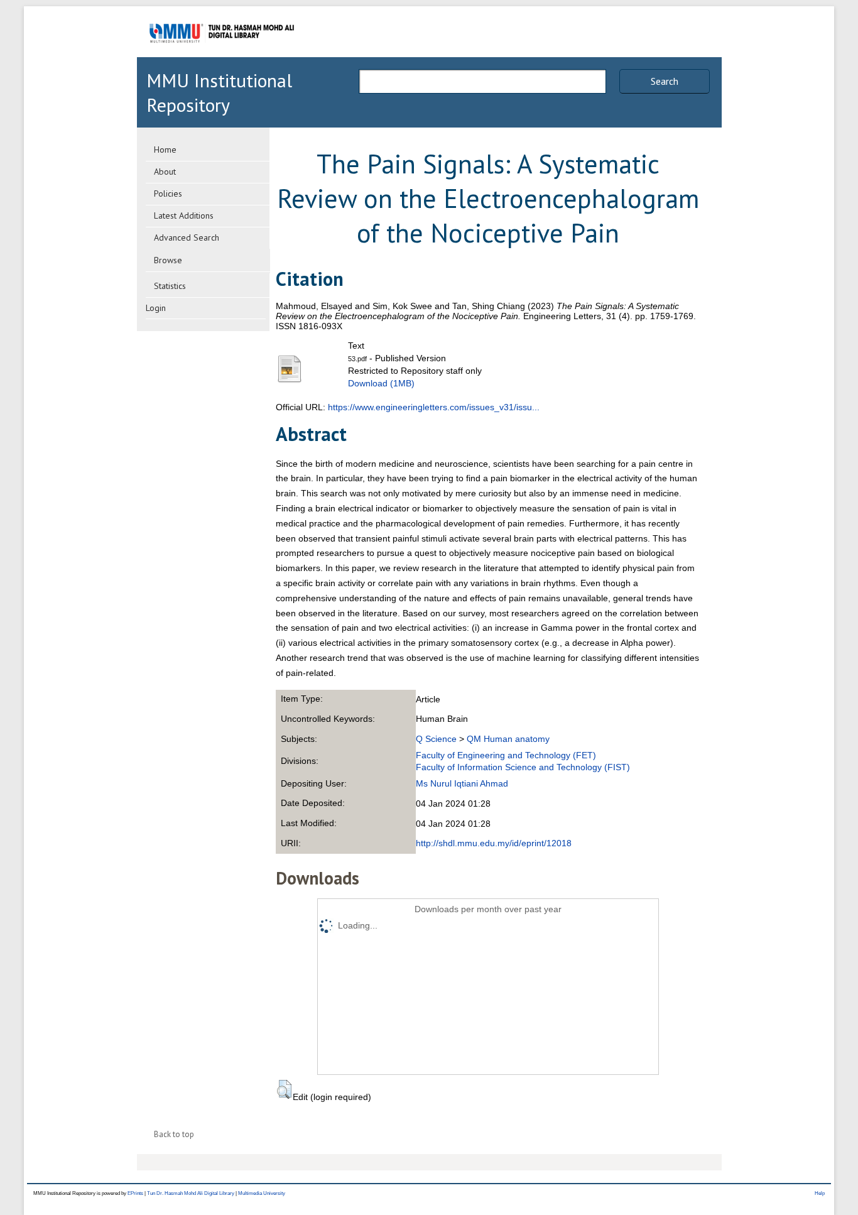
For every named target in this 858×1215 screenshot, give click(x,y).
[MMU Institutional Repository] (222, 55)
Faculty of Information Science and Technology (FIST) (523, 767)
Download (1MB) (381, 383)
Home (165, 149)
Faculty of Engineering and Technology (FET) (506, 755)
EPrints (135, 1193)
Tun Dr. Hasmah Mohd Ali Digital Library (190, 1193)
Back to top (174, 1134)
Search (664, 81)
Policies (168, 193)
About (165, 171)
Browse (168, 260)
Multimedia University (261, 1193)
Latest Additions (184, 215)
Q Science (436, 739)
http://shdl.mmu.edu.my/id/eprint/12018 (494, 843)
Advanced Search (186, 237)
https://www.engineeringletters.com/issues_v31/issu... (434, 407)
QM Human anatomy (508, 739)
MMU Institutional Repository (219, 92)
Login (156, 307)
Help (820, 1193)
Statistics (170, 285)
